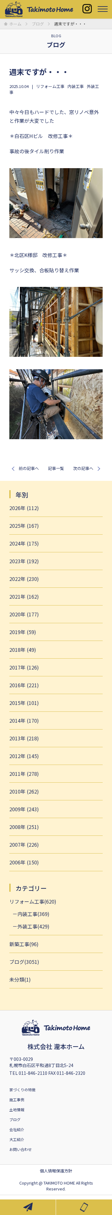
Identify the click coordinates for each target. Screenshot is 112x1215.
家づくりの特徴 (22, 1089)
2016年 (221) (24, 685)
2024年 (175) (24, 543)
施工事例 (16, 1099)
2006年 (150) (24, 862)
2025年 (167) (24, 525)
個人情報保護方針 (56, 1171)
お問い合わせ (20, 1149)
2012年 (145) (24, 756)
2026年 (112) (24, 508)
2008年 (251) (24, 827)
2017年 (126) (24, 667)
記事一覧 (56, 468)
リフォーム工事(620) (32, 901)
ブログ (15, 1119)
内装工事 (76, 86)
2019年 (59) (22, 632)
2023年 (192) (24, 561)
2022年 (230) (24, 578)
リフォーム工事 (50, 86)
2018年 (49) (22, 649)
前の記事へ (29, 468)
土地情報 (16, 1109)
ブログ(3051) (24, 961)
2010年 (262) (24, 791)
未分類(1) (20, 979)
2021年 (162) (24, 596)
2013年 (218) (24, 738)
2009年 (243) (24, 809)
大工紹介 (16, 1139)
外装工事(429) (33, 926)
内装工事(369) (33, 914)
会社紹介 (16, 1129)
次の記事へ (83, 468)
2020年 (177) (24, 614)
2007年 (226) (24, 844)
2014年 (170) (24, 720)
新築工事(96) (24, 944)
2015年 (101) (24, 702)
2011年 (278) (24, 773)
